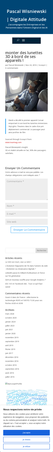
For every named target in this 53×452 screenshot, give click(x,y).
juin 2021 (9, 329)
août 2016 (9, 373)
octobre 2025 (11, 318)
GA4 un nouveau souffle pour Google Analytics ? (25, 280)
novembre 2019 (11, 337)
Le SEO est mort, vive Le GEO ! (18, 262)
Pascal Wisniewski (15, 65)
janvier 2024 (10, 321)
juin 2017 (9, 353)
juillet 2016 (9, 377)
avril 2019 (9, 345)
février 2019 (10, 349)
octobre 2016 (11, 365)
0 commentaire (11, 68)
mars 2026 (9, 314)
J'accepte (26, 432)
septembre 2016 (12, 369)
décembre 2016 (11, 357)
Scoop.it (42, 65)
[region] (26, 428)
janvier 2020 (10, 333)
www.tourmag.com (13, 142)
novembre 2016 (11, 361)
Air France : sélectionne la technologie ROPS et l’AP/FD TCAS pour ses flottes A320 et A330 (23, 300)
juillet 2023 (9, 325)
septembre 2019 (12, 341)
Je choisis (26, 439)
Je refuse (26, 446)
